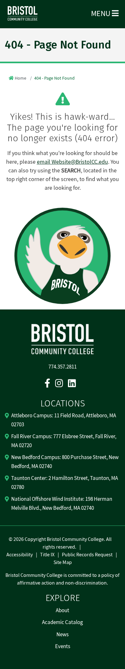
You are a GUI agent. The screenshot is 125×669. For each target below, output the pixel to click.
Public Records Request (87, 555)
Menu (101, 14)
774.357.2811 (62, 366)
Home (20, 78)
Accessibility (19, 555)
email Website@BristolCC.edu (72, 162)
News (62, 634)
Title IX (47, 555)
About (62, 610)
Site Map (63, 562)
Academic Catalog (62, 622)
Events (62, 646)
